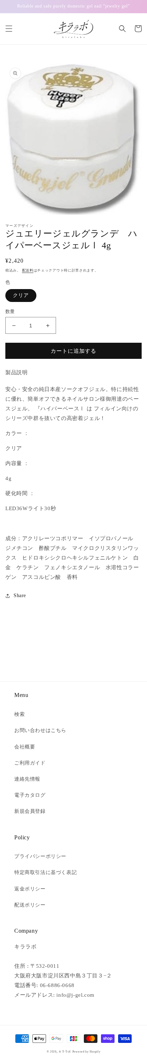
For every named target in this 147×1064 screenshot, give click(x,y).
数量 (10, 311)
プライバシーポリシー (40, 856)
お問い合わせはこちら (40, 730)
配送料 (28, 270)
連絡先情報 (27, 779)
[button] (9, 28)
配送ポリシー (30, 905)
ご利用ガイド (30, 763)
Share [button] (20, 595)
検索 (19, 714)
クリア (21, 295)
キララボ (65, 1051)
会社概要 (24, 747)
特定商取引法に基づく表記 (45, 872)
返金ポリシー (30, 889)
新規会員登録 (30, 811)
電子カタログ (30, 795)
